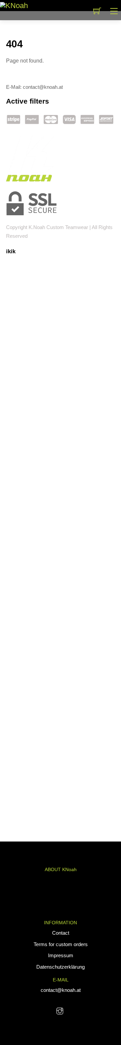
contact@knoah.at (61, 990)
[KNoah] (14, 5)
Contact (60, 933)
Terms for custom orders (61, 944)
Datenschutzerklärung (60, 967)
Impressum (60, 955)
